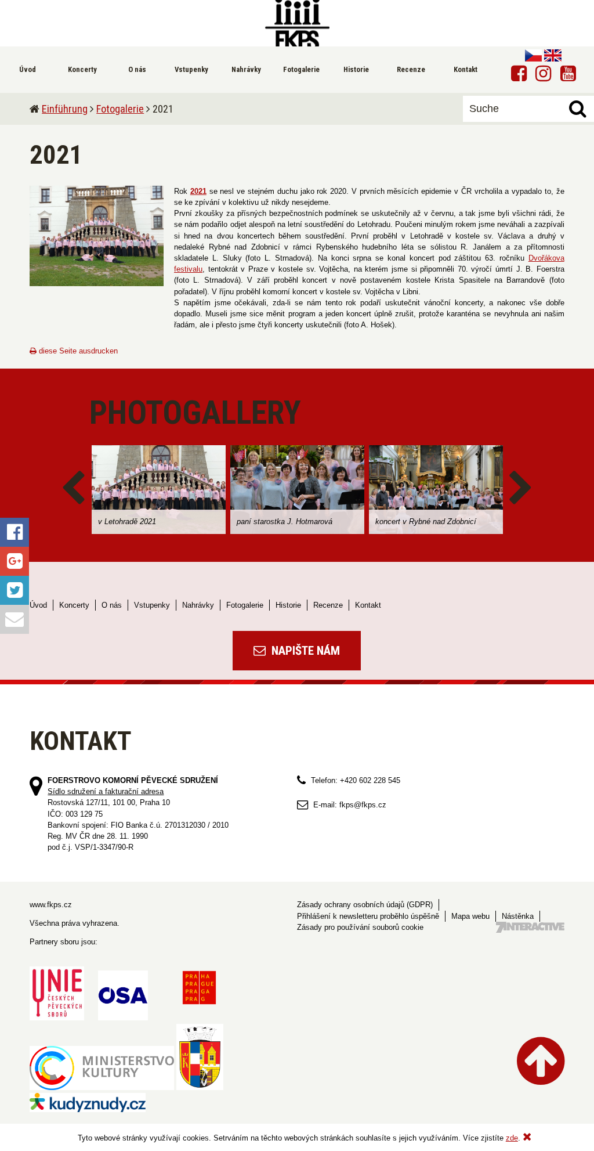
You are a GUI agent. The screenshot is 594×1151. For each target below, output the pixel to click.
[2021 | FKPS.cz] (297, 23)
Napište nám (304, 651)
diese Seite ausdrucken (77, 351)
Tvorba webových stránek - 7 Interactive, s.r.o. (530, 927)
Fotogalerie (120, 109)
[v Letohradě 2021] (159, 489)
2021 (198, 191)
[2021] (96, 236)
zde (512, 1138)
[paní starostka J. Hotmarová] (297, 489)
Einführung (65, 109)
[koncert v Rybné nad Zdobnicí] (436, 489)
